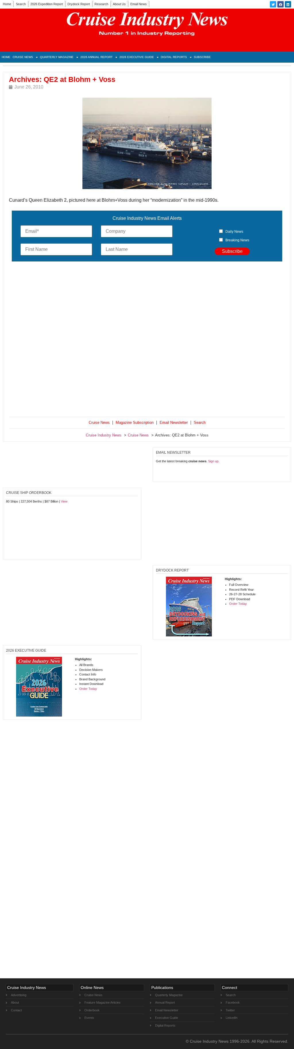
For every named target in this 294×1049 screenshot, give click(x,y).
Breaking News (237, 240)
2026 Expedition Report (46, 4)
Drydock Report (78, 4)
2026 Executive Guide (136, 57)
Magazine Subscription (135, 422)
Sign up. (213, 461)
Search (21, 4)
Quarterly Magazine (57, 57)
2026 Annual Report (96, 57)
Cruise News (23, 57)
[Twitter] (273, 4)
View (64, 501)
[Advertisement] (147, 340)
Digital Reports (174, 57)
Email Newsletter (174, 422)
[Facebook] (280, 4)
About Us (119, 4)
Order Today (238, 603)
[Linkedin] (288, 4)
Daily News (234, 232)
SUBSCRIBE (202, 57)
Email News (138, 4)
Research (101, 4)
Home (7, 4)
